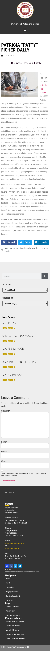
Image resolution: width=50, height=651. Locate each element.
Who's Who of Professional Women (25, 24)
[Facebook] (11, 566)
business (8, 248)
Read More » (8, 327)
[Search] (45, 276)
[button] (25, 30)
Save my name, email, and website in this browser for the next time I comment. (23, 474)
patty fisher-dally (38, 248)
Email (4, 452)
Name (4, 442)
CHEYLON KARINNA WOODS (17, 335)
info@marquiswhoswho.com (14, 543)
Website (4, 461)
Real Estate (35, 62)
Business (16, 62)
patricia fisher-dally (23, 248)
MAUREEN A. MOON (13, 348)
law (13, 248)
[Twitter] (15, 566)
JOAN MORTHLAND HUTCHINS (19, 361)
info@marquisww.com (12, 548)
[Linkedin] (20, 566)
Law (25, 62)
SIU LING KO (9, 322)
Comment (5, 411)
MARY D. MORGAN (12, 374)
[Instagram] (7, 566)
